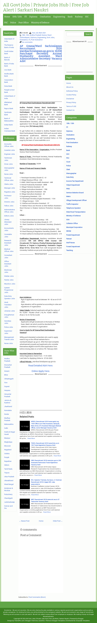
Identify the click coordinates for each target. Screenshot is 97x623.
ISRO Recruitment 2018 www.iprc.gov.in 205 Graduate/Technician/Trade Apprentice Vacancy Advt (46, 462)
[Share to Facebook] (28, 412)
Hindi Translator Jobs (8, 304)
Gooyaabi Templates (83, 620)
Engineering (59, 16)
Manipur (7, 438)
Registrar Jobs (9, 192)
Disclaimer (70, 99)
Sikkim (6, 465)
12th (27, 35)
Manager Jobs (9, 188)
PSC (6, 22)
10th (23, 35)
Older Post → (58, 521)
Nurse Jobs (8, 174)
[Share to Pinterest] (30, 412)
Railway (79, 16)
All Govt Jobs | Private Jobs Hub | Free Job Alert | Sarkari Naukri (46, 7)
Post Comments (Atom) (37, 597)
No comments (27, 42)
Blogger (80, 618)
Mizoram (7, 446)
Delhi (6, 428)
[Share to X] (25, 412)
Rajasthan (7, 461)
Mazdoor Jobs (9, 284)
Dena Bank (8, 86)
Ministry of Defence (40, 22)
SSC (87, 16)
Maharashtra (8, 424)
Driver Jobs (8, 164)
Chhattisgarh (9, 379)
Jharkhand (8, 406)
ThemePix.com (19, 620)
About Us (69, 87)
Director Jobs (9, 202)
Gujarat (6, 386)
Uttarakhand (8, 480)
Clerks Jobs (8, 184)
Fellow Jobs (8, 206)
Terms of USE (71, 106)
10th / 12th (17, 16)
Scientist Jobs (9, 150)
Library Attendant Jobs (7, 222)
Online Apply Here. (41, 371)
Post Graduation (37, 40)
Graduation (45, 16)
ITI (25, 16)
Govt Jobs (50, 37)
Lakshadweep (9, 502)
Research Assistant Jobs (7, 243)
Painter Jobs (8, 280)
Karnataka (8, 410)
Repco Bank (8, 108)
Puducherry (8, 494)
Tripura (6, 473)
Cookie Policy (71, 95)
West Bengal (9, 484)
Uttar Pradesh (9, 477)
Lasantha (41, 620)
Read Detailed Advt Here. (40, 365)
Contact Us (70, 110)
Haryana (7, 390)
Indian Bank (8, 125)
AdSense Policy (72, 91)
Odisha (6, 453)
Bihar (6, 375)
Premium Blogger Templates (55, 620)
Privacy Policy (71, 102)
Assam (6, 371)
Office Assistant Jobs (7, 263)
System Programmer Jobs (8, 290)
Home (7, 16)
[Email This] (21, 412)
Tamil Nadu (8, 469)
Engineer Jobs (9, 154)
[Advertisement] (81, 57)
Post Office (24, 22)
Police (13, 22)
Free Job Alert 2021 (39, 33)
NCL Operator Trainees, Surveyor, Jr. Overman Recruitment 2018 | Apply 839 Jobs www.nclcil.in (46, 482)
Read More (31, 438)
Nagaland (7, 450)
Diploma (33, 16)
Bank (70, 16)
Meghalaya (8, 442)
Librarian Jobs (9, 311)
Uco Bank (7, 70)
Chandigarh (8, 498)
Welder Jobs (9, 276)
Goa (5, 382)
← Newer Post (24, 521)
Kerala (6, 414)
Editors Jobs (9, 216)
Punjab (6, 457)
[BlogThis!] (23, 412)
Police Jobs (8, 327)
